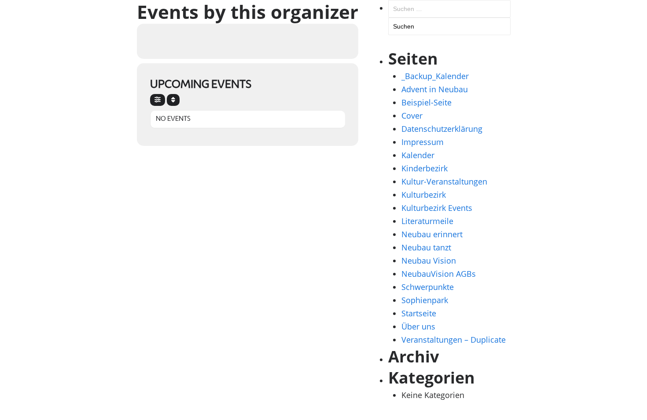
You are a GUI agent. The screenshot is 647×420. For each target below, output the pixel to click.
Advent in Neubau (434, 89)
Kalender (417, 155)
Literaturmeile (427, 221)
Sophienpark (424, 300)
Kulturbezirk (423, 194)
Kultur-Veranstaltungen (444, 181)
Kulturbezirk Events (436, 208)
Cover (412, 115)
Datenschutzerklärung (441, 128)
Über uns (418, 326)
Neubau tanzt (426, 247)
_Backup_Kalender (435, 76)
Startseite (418, 313)
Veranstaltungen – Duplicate (453, 339)
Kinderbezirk (424, 168)
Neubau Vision (428, 260)
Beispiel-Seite (426, 102)
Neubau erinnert (432, 234)
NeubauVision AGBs (438, 273)
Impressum (422, 142)
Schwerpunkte (427, 287)
